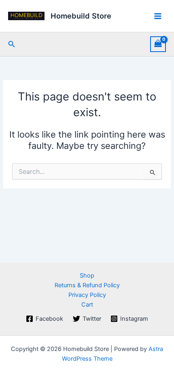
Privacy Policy (87, 295)
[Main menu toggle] (158, 16)
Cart (87, 304)
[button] (11, 44)
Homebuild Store (81, 15)
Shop (87, 275)
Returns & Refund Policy (87, 285)
